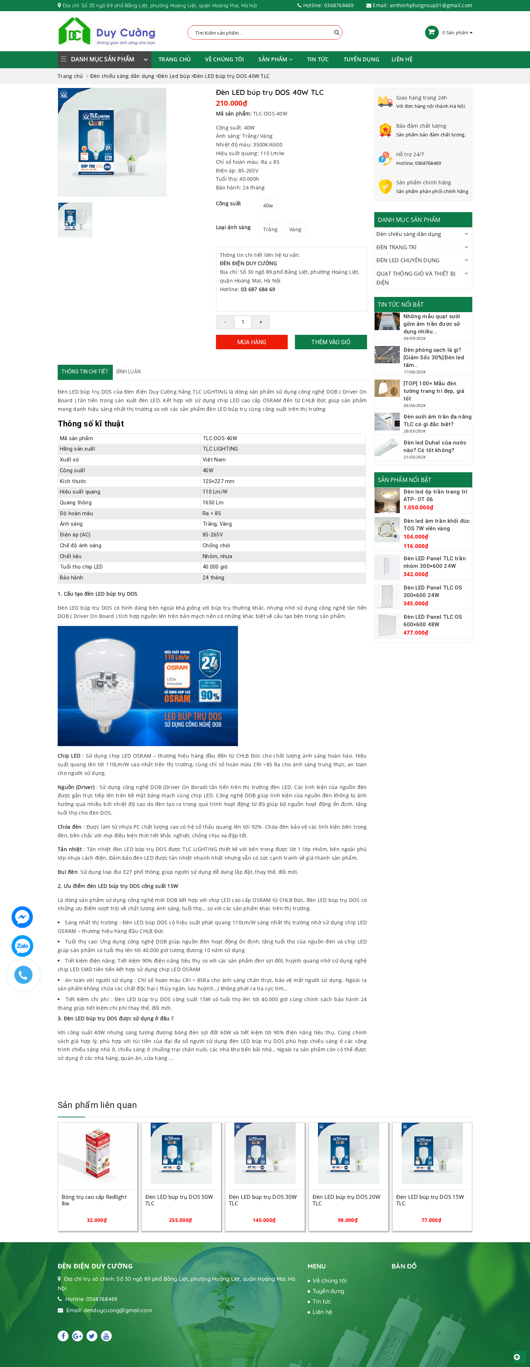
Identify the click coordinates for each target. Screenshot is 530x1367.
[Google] (77, 1336)
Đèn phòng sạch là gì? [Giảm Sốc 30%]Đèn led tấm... (433, 357)
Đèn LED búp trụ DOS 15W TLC (346, 1200)
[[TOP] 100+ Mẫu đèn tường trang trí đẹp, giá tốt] (387, 388)
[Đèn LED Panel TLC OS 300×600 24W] (387, 596)
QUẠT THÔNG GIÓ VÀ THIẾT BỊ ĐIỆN (416, 278)
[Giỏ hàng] (432, 32)
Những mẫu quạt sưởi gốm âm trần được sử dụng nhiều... (431, 324)
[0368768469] (27, 978)
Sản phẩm (274, 59)
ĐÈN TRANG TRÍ (396, 247)
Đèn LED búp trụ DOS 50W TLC (95, 1200)
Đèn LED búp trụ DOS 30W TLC (179, 1200)
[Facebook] (63, 1336)
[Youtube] (106, 1336)
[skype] (92, 1336)
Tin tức (318, 59)
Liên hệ (402, 59)
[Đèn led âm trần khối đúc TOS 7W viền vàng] (387, 529)
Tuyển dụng (362, 59)
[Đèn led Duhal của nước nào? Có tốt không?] (387, 447)
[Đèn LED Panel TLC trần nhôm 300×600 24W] (387, 567)
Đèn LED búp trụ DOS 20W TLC (263, 1200)
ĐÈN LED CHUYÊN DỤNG (408, 260)
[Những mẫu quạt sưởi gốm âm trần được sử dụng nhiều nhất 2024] (387, 321)
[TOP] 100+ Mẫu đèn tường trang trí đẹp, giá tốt (434, 391)
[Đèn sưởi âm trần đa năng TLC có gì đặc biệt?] (387, 421)
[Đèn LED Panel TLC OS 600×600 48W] (387, 625)
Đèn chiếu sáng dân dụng (408, 233)
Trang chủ (175, 59)
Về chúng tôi (224, 59)
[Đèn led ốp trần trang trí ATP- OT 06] (387, 500)
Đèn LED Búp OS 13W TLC (429, 1196)
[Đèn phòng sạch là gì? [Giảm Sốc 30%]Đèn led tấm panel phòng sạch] (387, 354)
